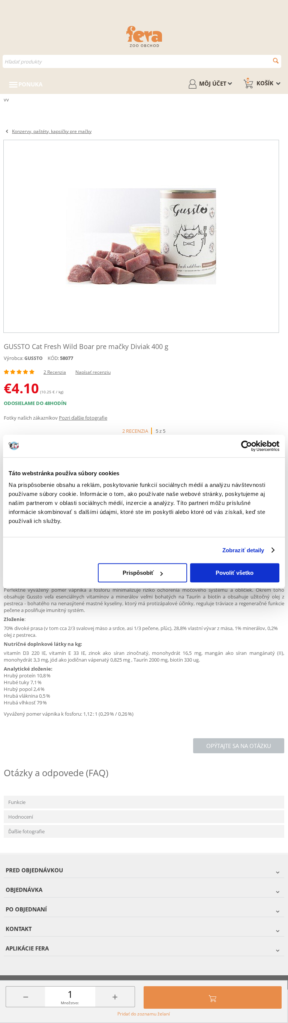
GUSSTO (33, 358)
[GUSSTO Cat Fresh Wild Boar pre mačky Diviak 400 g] (141, 236)
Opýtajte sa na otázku (238, 745)
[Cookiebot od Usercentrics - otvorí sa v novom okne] (246, 446)
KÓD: (53, 358)
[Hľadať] (275, 60)
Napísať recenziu (93, 372)
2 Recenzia (55, 372)
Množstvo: (70, 1002)
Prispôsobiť (138, 573)
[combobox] (142, 61)
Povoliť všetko (235, 573)
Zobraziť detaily (243, 550)
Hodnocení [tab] (20, 816)
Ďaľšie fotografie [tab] (26, 831)
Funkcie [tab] (17, 802)
